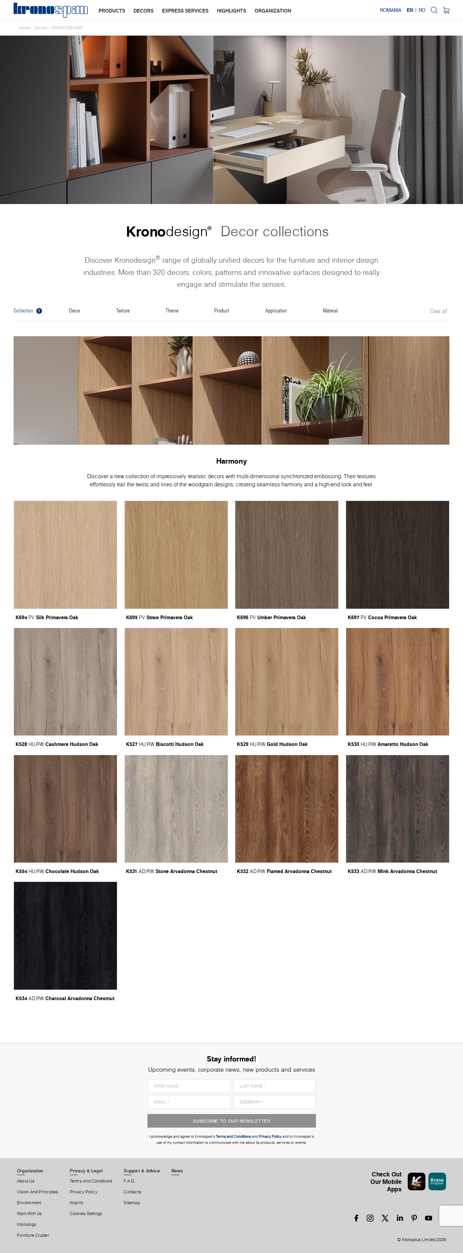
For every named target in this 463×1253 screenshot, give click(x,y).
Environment (29, 1203)
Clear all (438, 311)
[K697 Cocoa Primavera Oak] (397, 555)
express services (185, 10)
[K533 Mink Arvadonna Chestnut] (397, 809)
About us (25, 1181)
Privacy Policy (83, 1192)
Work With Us (29, 1213)
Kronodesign (67, 28)
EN (410, 10)
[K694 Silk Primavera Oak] (65, 555)
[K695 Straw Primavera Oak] (176, 555)
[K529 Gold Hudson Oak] (287, 682)
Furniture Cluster (33, 1235)
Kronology (26, 1224)
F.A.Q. (129, 1181)
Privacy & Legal (86, 1170)
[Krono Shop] (446, 10)
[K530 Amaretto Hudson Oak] (397, 682)
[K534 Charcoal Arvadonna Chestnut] (65, 936)
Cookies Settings (86, 1213)
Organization (30, 1170)
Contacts (132, 1192)
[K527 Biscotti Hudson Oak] (176, 682)
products (112, 10)
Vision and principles (37, 1192)
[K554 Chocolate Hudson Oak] (65, 809)
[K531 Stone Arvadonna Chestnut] (176, 809)
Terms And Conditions (91, 1181)
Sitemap (132, 1203)
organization (273, 10)
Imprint (76, 1203)
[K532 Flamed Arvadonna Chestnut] (287, 809)
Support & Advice (142, 1170)
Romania (390, 10)
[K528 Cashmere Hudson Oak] (65, 682)
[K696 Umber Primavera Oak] (287, 555)
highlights (231, 10)
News (177, 1170)
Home (24, 28)
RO (422, 10)
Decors (40, 28)
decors (144, 10)
